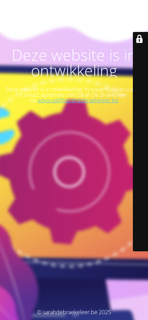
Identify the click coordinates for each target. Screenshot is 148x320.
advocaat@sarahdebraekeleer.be (78, 100)
